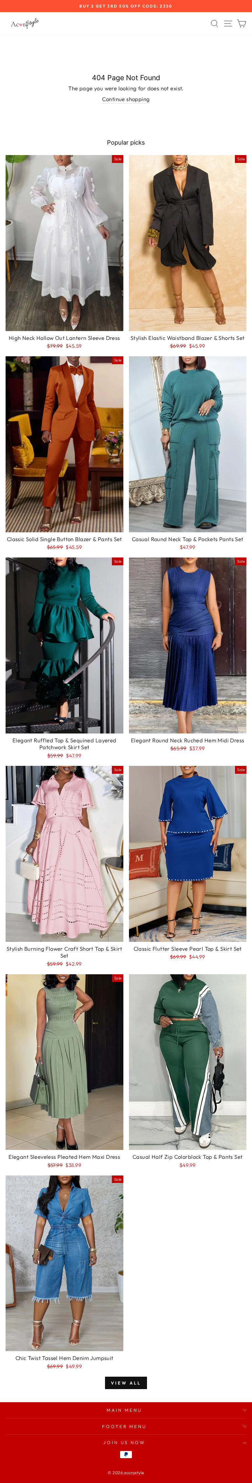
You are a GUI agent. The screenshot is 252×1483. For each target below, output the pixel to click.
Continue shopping (126, 99)
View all (126, 1383)
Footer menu (124, 1426)
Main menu (124, 1410)
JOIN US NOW (124, 1442)
